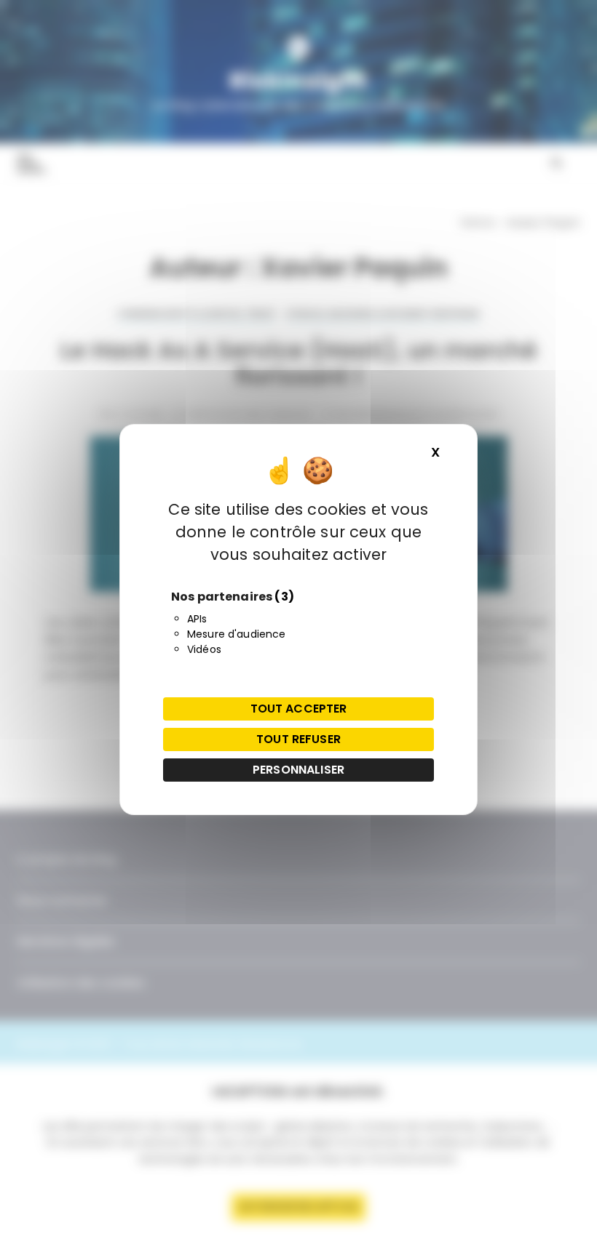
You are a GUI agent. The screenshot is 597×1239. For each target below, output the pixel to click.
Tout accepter (298, 708)
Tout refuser (298, 739)
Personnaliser (298, 769)
